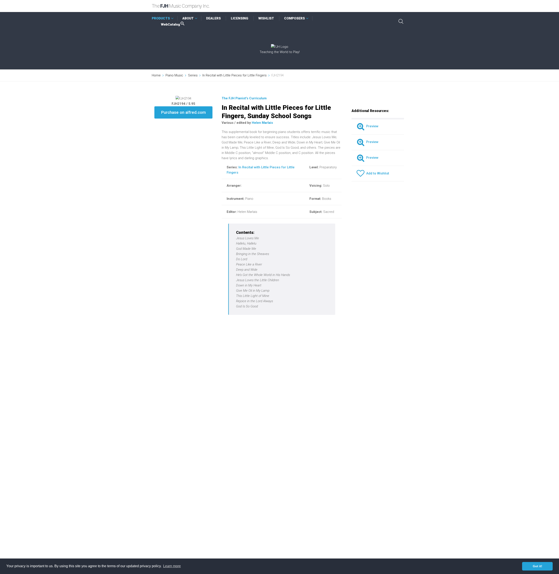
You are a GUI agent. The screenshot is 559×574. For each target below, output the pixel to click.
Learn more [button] (172, 566)
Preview (371, 126)
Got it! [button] (537, 566)
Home (156, 75)
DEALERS (213, 18)
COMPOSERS (294, 18)
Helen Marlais (262, 123)
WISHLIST (266, 18)
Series (193, 75)
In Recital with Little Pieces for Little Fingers (234, 75)
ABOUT (188, 18)
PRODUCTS (161, 18)
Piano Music (174, 75)
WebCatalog (170, 24)
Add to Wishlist (376, 173)
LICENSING (239, 18)
